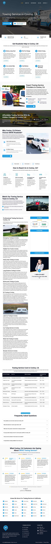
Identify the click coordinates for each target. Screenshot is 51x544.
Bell (43, 501)
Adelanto (6, 501)
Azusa (25, 515)
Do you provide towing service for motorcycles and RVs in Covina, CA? (17, 432)
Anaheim (6, 515)
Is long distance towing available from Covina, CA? (13, 440)
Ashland (25, 504)
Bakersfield (35, 501)
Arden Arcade (16, 515)
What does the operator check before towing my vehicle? (14, 428)
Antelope (15, 501)
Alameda (6, 504)
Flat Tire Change (26, 51)
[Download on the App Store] (36, 119)
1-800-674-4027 (12, 121)
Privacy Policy (46, 542)
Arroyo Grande (26, 501)
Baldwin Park (35, 504)
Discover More (29, 106)
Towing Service (26, 533)
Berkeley (44, 515)
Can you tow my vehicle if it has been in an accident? (13, 436)
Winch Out (26, 536)
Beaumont (34, 515)
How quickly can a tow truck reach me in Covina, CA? (13, 420)
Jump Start (26, 529)
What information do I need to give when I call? (12, 424)
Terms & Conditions (38, 542)
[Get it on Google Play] (45, 119)
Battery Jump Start (11, 51)
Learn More (6, 60)
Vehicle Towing (41, 51)
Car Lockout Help (10, 66)
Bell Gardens (44, 504)
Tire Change (26, 527)
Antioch (15, 504)
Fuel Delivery (25, 66)
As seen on (25, 488)
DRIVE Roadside (7, 542)
